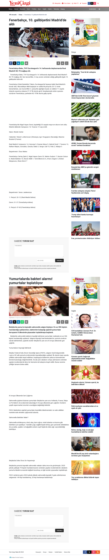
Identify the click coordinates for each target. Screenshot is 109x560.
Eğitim (50, 9)
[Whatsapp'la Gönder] (22, 63)
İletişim (51, 552)
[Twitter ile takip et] (92, 3)
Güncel (16, 9)
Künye (44, 552)
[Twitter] (14, 63)
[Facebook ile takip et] (89, 3)
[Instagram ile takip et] (94, 3)
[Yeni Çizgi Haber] (19, 3)
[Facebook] (10, 63)
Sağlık (44, 9)
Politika (34, 9)
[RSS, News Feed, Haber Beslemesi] (98, 552)
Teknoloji (56, 9)
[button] (58, 63)
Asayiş (63, 9)
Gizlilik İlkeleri (58, 552)
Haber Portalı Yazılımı (17, 557)
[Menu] (99, 9)
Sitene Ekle (67, 552)
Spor (39, 9)
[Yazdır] (26, 63)
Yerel (28, 9)
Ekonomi (22, 9)
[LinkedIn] (18, 63)
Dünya (10, 9)
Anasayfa (14, 14)
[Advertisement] (39, 109)
